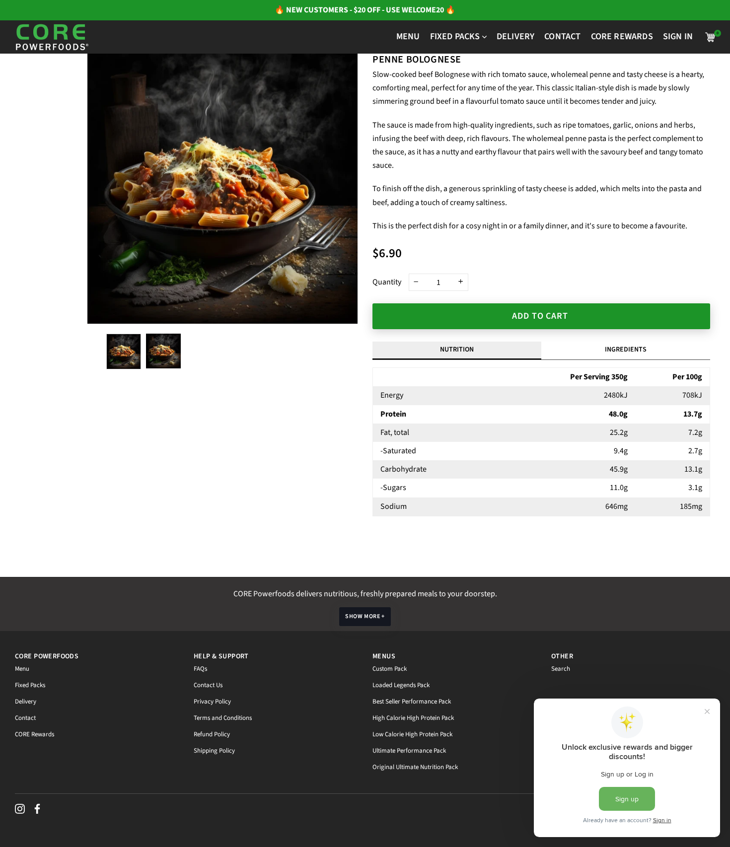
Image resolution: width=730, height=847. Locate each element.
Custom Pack (389, 668)
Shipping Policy (214, 750)
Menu (22, 668)
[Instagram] (20, 809)
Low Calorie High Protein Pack (412, 734)
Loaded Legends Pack (401, 685)
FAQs (200, 668)
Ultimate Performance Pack (409, 750)
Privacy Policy (212, 701)
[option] (222, 189)
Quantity (386, 282)
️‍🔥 (280, 9)
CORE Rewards (34, 734)
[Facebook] (37, 809)
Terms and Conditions (223, 717)
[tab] (625, 350)
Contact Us (208, 685)
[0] (710, 37)
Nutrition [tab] (457, 349)
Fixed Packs (30, 685)
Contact (25, 717)
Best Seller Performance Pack (411, 701)
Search (560, 668)
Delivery (25, 701)
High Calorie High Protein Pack (413, 717)
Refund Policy (212, 734)
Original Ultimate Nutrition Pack (415, 767)
